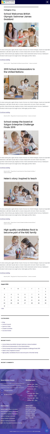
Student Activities (17, 63)
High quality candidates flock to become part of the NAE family (21, 231)
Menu (47, 2)
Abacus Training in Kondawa (8, 416)
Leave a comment (33, 63)
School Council (16, 116)
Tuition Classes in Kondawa (8, 418)
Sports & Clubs (23, 171)
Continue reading (5, 60)
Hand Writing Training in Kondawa (9, 411)
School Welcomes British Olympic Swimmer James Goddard (17, 16)
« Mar (2, 308)
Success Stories (24, 63)
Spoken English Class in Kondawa (9, 409)
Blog (12, 63)
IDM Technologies (36, 431)
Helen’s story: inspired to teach (20, 178)
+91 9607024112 (8, 390)
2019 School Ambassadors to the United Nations (19, 70)
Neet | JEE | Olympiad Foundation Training (11, 423)
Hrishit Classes (13, 431)
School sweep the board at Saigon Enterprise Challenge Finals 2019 (19, 124)
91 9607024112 (8, 394)
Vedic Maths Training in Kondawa (9, 414)
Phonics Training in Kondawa (8, 420)
